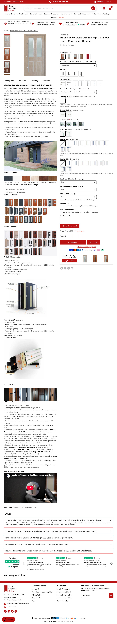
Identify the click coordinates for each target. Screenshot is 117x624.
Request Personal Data (64, 598)
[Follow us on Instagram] (5, 611)
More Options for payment (87, 247)
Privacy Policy (36, 595)
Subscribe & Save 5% (104, 2)
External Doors (35, 14)
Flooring (106, 14)
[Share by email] (72, 268)
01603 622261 (12, 606)
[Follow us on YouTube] (12, 611)
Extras (53, 17)
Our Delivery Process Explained (42, 592)
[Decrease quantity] (71, 236)
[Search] (93, 8)
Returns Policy (37, 598)
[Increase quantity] (81, 236)
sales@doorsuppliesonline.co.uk (18, 603)
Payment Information (63, 595)
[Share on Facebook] (61, 268)
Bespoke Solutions (51, 14)
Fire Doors (23, 14)
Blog (33, 601)
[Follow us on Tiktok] (16, 611)
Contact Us (35, 589)
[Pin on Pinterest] (65, 268)
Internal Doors (10, 14)
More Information (62, 601)
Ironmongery (66, 14)
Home (6, 31)
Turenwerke (64, 35)
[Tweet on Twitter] (68, 268)
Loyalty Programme (63, 589)
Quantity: (64, 236)
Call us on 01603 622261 (60, 1)
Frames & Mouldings (81, 14)
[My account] (104, 8)
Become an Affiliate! (63, 592)
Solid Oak (96, 14)
